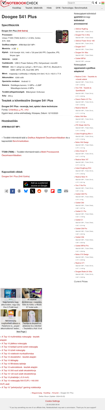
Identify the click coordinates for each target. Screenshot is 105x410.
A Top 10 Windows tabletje (14, 363)
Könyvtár (55, 393)
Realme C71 (80, 263)
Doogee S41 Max (81, 52)
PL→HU (25, 109)
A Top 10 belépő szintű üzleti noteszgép (20, 346)
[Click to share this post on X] (32, 191)
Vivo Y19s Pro (80, 185)
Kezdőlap (16, 7)
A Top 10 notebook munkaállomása (18, 353)
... (102, 7)
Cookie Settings (52, 401)
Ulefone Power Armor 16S (85, 40)
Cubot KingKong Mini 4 (83, 133)
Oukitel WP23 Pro (82, 245)
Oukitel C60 (79, 202)
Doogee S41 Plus (10, 176)
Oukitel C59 (79, 237)
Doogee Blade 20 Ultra (83, 271)
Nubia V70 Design (82, 254)
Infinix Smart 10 (81, 151)
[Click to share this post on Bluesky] (25, 191)
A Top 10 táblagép (10, 360)
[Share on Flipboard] (52, 191)
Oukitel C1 (79, 220)
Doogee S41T (80, 46)
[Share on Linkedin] (59, 191)
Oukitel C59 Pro (81, 228)
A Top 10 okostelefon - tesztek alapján (19, 356)
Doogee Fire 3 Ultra (82, 35)
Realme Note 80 (81, 108)
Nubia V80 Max (81, 116)
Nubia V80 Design (82, 142)
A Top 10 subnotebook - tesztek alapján (20, 367)
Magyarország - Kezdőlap (41, 393)
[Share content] (6, 191)
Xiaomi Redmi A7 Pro (83, 99)
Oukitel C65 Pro (81, 194)
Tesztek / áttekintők (34, 7)
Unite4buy (13, 109)
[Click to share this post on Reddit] (39, 191)
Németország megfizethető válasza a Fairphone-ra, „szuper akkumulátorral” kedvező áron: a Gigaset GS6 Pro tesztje (11, 324)
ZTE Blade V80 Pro (82, 125)
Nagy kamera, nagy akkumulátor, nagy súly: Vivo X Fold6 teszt (10, 304)
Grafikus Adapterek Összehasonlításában (46, 137)
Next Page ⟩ (21, 331)
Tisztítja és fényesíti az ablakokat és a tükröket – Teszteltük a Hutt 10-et (32, 326)
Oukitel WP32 (80, 58)
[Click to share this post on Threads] (19, 191)
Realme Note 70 (81, 176)
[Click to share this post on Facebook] (12, 191)
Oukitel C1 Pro (80, 211)
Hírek (49, 7)
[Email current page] (66, 191)
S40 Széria (22, 30)
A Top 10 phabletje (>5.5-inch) (15, 377)
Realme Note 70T (81, 159)
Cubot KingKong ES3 (83, 168)
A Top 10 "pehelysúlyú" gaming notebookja (21, 387)
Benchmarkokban (21, 141)
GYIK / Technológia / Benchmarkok (71, 7)
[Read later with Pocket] (46, 191)
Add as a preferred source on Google (39, 184)
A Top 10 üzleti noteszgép (13, 350)
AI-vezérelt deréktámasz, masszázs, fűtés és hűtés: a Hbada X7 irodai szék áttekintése (32, 303)
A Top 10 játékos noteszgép (14, 343)
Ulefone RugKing (81, 29)
